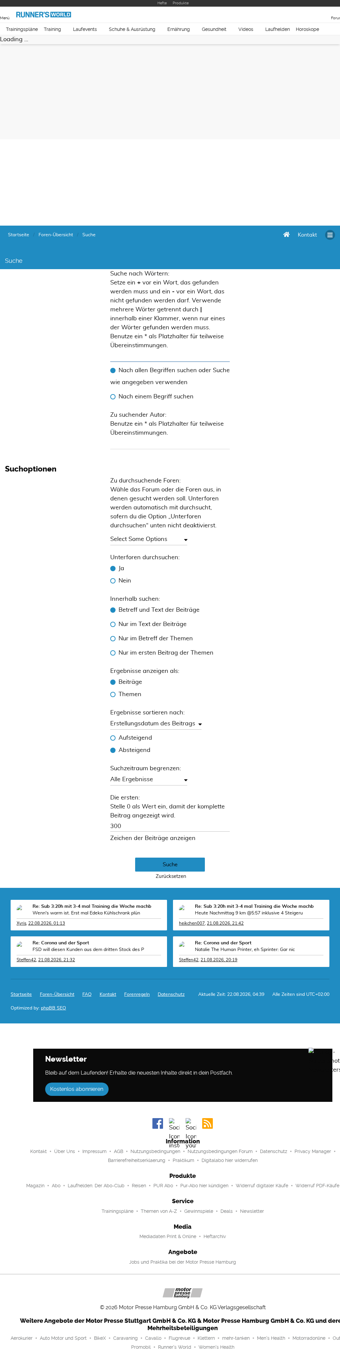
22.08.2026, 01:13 (46, 923)
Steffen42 (26, 960)
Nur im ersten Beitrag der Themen (166, 653)
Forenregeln (137, 994)
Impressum (94, 1151)
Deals (226, 1211)
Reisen (139, 1185)
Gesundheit (214, 29)
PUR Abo (163, 1185)
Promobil (141, 1347)
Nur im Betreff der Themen (156, 639)
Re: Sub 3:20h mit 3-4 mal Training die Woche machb (92, 906)
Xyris (21, 923)
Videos (245, 29)
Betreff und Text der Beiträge (159, 610)
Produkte (181, 3)
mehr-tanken (236, 1338)
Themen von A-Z (159, 1211)
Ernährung (178, 29)
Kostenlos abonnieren (76, 1089)
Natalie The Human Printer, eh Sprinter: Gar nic (245, 949)
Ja (121, 569)
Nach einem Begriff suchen (156, 397)
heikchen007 (192, 923)
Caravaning (125, 1338)
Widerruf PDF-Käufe (317, 1185)
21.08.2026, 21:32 (56, 960)
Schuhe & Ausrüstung (132, 29)
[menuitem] (307, 235)
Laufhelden (277, 29)
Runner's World (174, 1347)
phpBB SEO (53, 1008)
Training (52, 29)
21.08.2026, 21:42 (225, 923)
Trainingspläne (22, 29)
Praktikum (183, 1160)
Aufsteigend (135, 738)
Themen (130, 694)
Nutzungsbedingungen (155, 1151)
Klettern (206, 1338)
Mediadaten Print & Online (167, 1236)
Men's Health (271, 1338)
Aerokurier (22, 1338)
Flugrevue (179, 1338)
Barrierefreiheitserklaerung (136, 1160)
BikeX (100, 1338)
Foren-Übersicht (57, 994)
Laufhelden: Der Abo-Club (96, 1185)
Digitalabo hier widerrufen (230, 1160)
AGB (118, 1151)
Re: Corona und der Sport (61, 943)
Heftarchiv (215, 1236)
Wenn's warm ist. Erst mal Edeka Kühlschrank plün (86, 913)
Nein (125, 581)
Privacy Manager (313, 1151)
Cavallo (153, 1338)
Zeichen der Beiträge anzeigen (153, 838)
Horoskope (307, 29)
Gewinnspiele (198, 1211)
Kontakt (38, 1151)
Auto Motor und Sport (63, 1338)
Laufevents (85, 29)
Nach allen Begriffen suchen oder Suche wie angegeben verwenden (170, 376)
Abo (56, 1185)
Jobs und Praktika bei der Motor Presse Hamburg (182, 1262)
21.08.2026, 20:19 (219, 960)
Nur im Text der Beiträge (153, 624)
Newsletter (252, 1211)
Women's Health (216, 1347)
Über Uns (64, 1151)
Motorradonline (309, 1338)
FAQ (87, 994)
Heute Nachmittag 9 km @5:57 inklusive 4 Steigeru (249, 913)
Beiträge (130, 682)
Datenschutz (171, 994)
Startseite (21, 994)
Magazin (35, 1185)
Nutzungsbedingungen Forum (220, 1151)
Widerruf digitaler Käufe (262, 1185)
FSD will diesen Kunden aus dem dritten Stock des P (88, 949)
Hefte (162, 3)
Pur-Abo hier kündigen (204, 1185)
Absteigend (134, 750)
